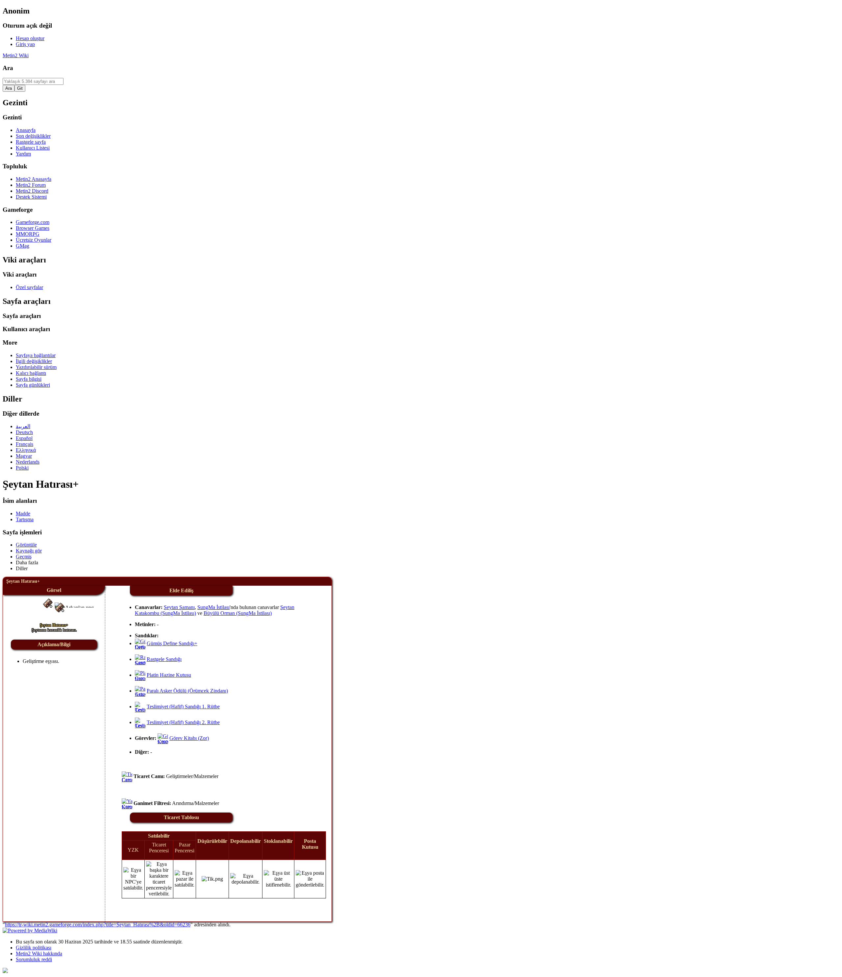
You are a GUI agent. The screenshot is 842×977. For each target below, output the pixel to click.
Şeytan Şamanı (179, 607)
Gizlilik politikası (33, 947)
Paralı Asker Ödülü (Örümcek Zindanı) (187, 691)
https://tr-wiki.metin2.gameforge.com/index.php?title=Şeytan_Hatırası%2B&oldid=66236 (97, 924)
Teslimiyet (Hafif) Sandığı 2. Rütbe (183, 722)
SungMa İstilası (213, 607)
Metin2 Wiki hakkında (39, 953)
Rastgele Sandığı (164, 659)
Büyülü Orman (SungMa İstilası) (238, 613)
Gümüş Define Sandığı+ (172, 643)
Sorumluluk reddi (34, 959)
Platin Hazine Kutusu (169, 675)
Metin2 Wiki (16, 55)
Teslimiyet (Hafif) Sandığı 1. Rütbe (183, 706)
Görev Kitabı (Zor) (189, 738)
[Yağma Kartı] (131, 807)
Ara (8, 67)
